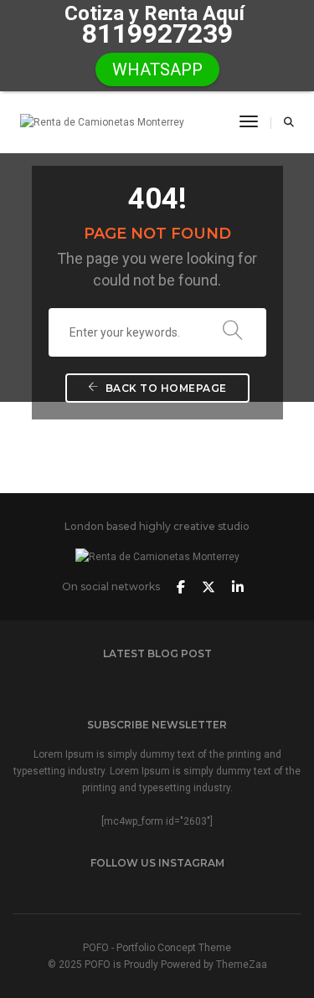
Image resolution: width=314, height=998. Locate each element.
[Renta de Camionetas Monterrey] (102, 122)
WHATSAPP (157, 69)
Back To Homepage (164, 388)
